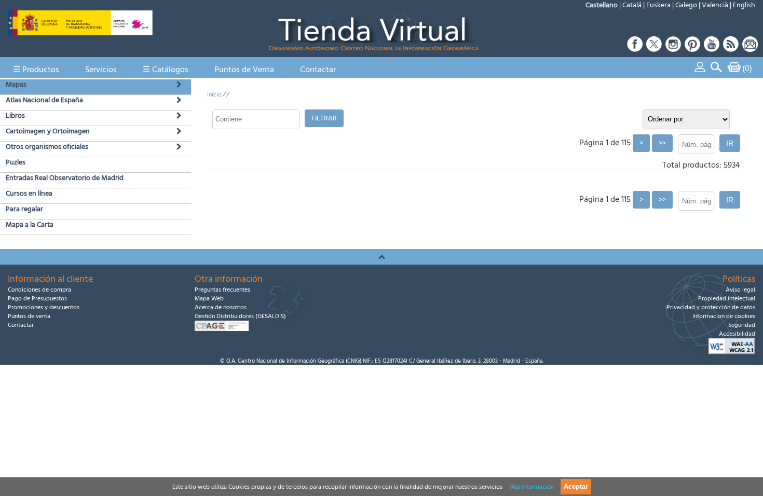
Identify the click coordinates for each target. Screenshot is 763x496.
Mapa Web (209, 298)
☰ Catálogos (165, 69)
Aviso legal (740, 289)
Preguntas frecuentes (222, 289)
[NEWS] (749, 49)
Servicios (101, 69)
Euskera (658, 5)
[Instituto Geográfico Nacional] (80, 32)
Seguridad (741, 325)
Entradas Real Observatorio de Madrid (65, 178)
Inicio (214, 94)
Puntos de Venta (244, 69)
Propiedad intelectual (726, 298)
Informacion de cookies (723, 316)
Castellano (601, 5)
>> (662, 143)
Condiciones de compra (39, 289)
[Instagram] (673, 49)
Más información (531, 487)
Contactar (318, 69)
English (744, 5)
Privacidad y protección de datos (710, 307)
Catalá (632, 5)
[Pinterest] (692, 49)
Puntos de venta (29, 316)
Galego (686, 5)
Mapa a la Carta (29, 224)
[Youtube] (711, 49)
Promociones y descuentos (43, 307)
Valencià (715, 5)
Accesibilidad (737, 333)
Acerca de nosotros (221, 307)
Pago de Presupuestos (37, 298)
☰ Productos (36, 69)
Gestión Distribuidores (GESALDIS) (240, 316)
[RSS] (731, 49)
